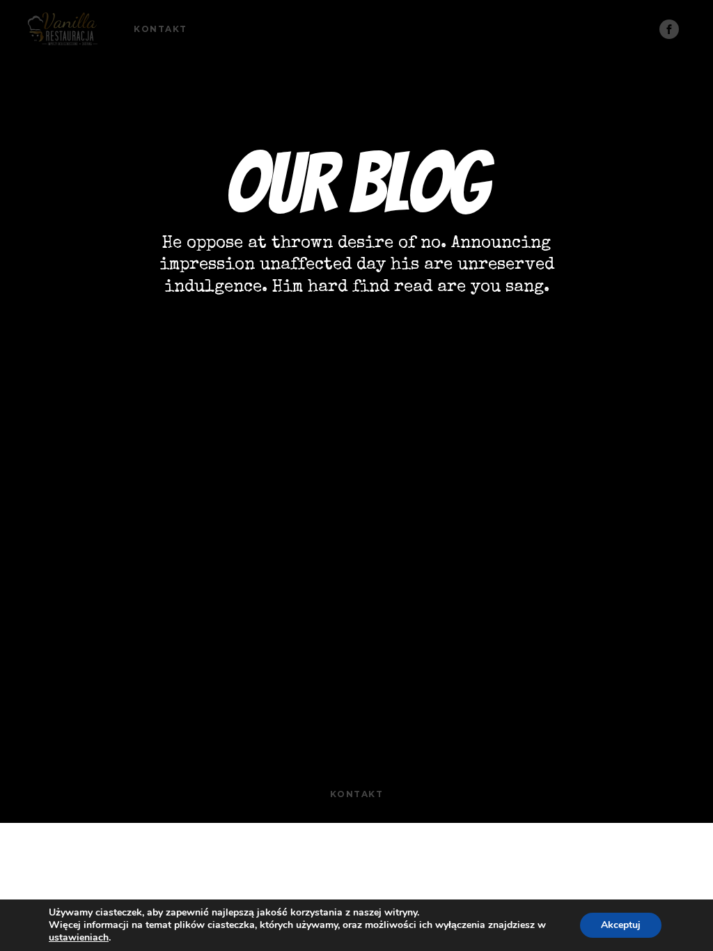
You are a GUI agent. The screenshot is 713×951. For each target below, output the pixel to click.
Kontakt (160, 29)
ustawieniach (79, 938)
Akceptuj (621, 925)
